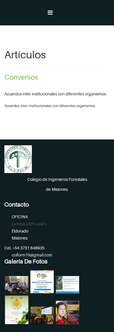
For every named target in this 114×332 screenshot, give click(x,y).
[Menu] (50, 12)
